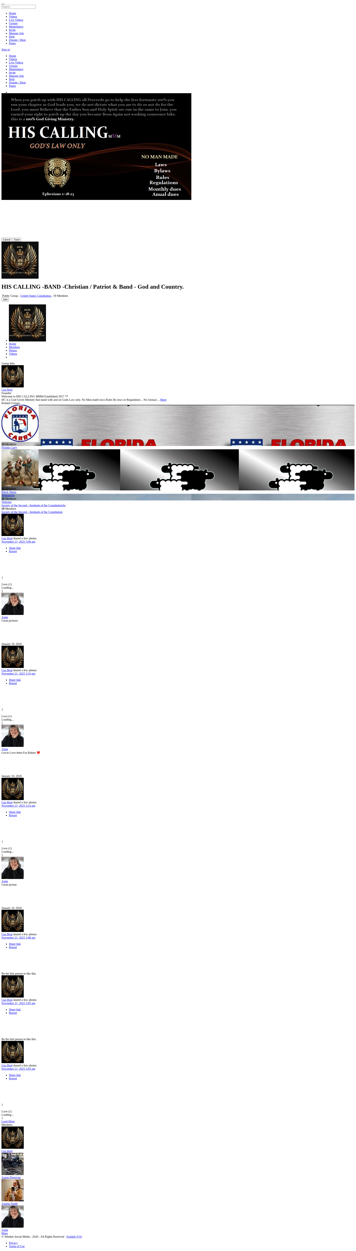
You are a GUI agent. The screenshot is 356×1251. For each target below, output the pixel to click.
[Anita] (178, 604)
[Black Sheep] (178, 468)
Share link (15, 548)
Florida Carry (9, 447)
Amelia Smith (9, 1203)
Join (5, 299)
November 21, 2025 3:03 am (18, 1068)
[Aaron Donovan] (178, 1164)
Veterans (6, 502)
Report (13, 551)
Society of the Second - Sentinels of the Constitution (31, 512)
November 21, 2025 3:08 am (18, 937)
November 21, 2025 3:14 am (18, 805)
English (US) (74, 1236)
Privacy (13, 1243)
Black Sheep (8, 492)
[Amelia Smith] (178, 1190)
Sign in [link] (5, 49)
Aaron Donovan (11, 1177)
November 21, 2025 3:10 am (18, 673)
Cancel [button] (6, 239)
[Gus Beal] (178, 376)
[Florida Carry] (178, 424)
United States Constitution (36, 295)
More (163, 399)
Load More (8, 1121)
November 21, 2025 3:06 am (18, 541)
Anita (4, 617)
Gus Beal (6, 389)
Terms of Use (17, 1246)
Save (17, 239)
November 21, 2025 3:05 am (18, 1003)
